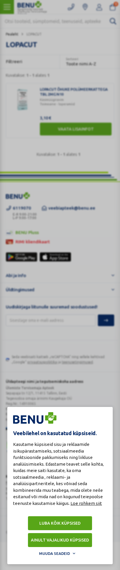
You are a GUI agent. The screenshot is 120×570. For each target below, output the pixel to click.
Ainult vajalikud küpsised (60, 540)
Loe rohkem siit (86, 503)
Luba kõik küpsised (60, 523)
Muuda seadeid (54, 553)
